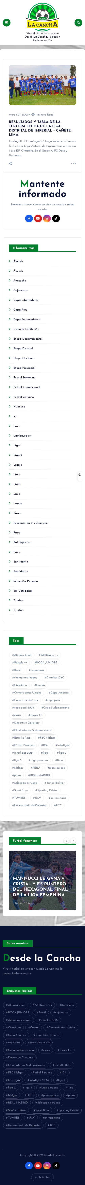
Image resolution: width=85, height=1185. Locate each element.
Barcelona (20, 662)
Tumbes (18, 600)
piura (17, 775)
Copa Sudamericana (26, 319)
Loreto (17, 503)
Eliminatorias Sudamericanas (33, 730)
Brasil (18, 670)
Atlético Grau (49, 655)
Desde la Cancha (42, 958)
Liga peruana (39, 760)
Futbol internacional (26, 387)
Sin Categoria (22, 590)
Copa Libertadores (25, 300)
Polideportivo (22, 542)
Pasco (17, 513)
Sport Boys (21, 790)
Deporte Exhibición (26, 329)
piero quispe (57, 767)
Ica (15, 416)
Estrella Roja (22, 737)
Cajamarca (20, 290)
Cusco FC (36, 715)
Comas (40, 685)
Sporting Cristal (47, 790)
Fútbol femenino (24, 377)
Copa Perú (20, 309)
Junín (16, 426)
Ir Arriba (44, 1177)
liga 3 (17, 760)
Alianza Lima (23, 655)
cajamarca (37, 670)
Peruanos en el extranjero (30, 523)
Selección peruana (25, 782)
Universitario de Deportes (30, 805)
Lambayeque (22, 435)
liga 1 (46, 752)
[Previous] (66, 841)
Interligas (63, 745)
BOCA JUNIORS (46, 662)
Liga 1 (17, 445)
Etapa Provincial (24, 368)
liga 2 (62, 752)
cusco (17, 715)
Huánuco (19, 406)
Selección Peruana (25, 581)
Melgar (18, 767)
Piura (16, 532)
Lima (16, 474)
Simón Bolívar (56, 782)
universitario (58, 798)
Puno (16, 552)
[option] (42, 880)
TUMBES (20, 798)
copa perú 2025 (24, 707)
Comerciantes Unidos (27, 692)
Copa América (60, 692)
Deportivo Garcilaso (27, 722)
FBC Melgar (47, 737)
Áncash (18, 261)
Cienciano (20, 685)
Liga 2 (17, 455)
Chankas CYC (55, 677)
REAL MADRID (40, 775)
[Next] (73, 841)
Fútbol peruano (23, 397)
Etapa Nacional (23, 358)
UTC (59, 805)
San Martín (20, 561)
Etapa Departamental (27, 338)
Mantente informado (42, 189)
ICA (45, 745)
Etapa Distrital (23, 348)
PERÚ (36, 767)
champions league (25, 677)
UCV (38, 798)
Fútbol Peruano (24, 745)
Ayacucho (19, 280)
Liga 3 (17, 464)
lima (60, 760)
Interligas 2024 (24, 752)
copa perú (53, 700)
